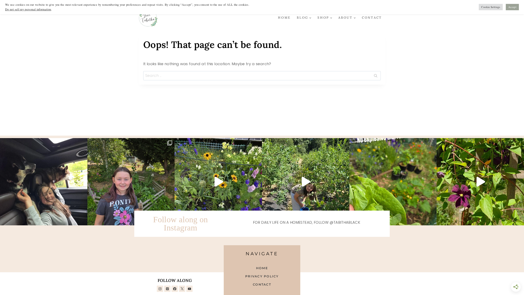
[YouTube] (189, 289)
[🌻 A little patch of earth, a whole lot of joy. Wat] (218, 182)
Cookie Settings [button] (490, 7)
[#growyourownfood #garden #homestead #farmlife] (393, 182)
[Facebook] (175, 289)
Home (284, 17)
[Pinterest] (167, 289)
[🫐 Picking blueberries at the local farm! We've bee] (305, 182)
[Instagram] (160, 289)
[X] (182, 289)
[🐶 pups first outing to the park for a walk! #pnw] (43, 182)
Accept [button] (512, 7)
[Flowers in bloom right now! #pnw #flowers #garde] (480, 182)
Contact (372, 17)
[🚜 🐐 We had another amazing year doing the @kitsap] (131, 182)
